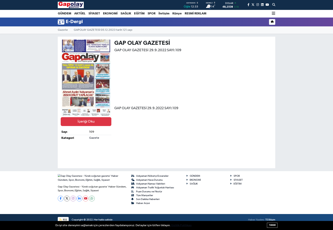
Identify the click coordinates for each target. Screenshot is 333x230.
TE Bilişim (270, 219)
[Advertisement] (193, 78)
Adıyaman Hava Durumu (149, 180)
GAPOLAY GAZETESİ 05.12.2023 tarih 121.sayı (103, 29)
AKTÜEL (80, 13)
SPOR (152, 13)
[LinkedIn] (79, 198)
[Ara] (273, 5)
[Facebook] (60, 198)
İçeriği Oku (86, 121)
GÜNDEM (64, 13)
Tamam (272, 225)
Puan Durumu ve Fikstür (149, 191)
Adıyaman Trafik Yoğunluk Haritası (155, 187)
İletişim (164, 13)
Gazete (63, 29)
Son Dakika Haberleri (148, 199)
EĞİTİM (139, 13)
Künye (177, 13)
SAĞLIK (126, 13)
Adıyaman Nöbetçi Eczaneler (152, 176)
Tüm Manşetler (144, 195)
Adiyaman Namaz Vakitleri (150, 183)
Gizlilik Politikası (181, 225)
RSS (64, 219)
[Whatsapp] (92, 198)
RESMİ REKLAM (195, 13)
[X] (67, 198)
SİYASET (94, 13)
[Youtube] (85, 198)
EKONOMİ (110, 13)
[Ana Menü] (273, 14)
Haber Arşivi (143, 203)
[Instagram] (73, 198)
